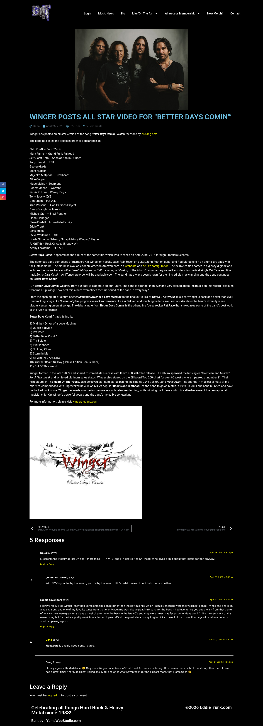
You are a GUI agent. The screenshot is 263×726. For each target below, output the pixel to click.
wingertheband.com (85, 401)
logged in (53, 695)
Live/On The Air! (142, 13)
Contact (235, 13)
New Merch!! (215, 13)
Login (87, 13)
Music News (106, 13)
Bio (123, 13)
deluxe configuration (156, 266)
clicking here (149, 134)
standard (131, 266)
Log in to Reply (47, 564)
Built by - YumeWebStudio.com (56, 720)
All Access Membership (180, 13)
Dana (49, 639)
